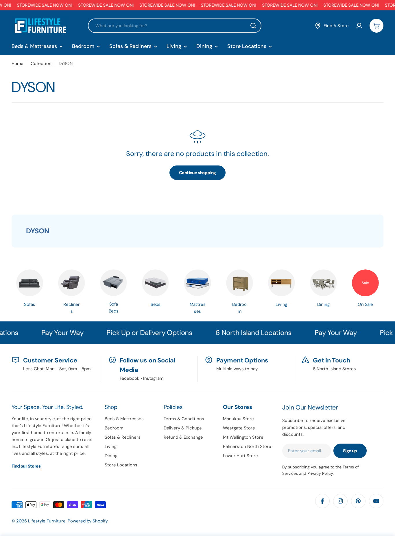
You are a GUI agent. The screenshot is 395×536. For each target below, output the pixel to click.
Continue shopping (197, 173)
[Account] (359, 25)
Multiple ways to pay (237, 369)
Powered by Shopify (88, 521)
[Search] (253, 25)
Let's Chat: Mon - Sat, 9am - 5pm (57, 369)
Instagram (153, 378)
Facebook (129, 378)
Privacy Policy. (320, 473)
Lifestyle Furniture (47, 521)
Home (17, 63)
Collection (41, 63)
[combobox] (174, 25)
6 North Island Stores (334, 369)
